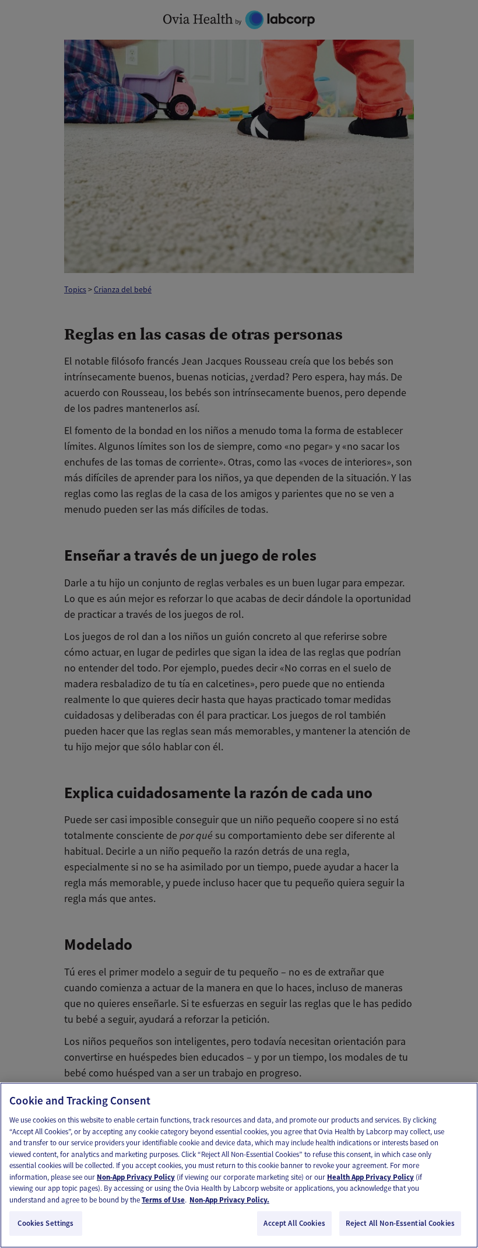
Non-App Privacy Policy (136, 1177)
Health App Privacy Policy (370, 1177)
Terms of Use (163, 1200)
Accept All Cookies (294, 1223)
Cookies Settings (45, 1223)
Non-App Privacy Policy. (229, 1200)
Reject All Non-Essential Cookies (400, 1223)
